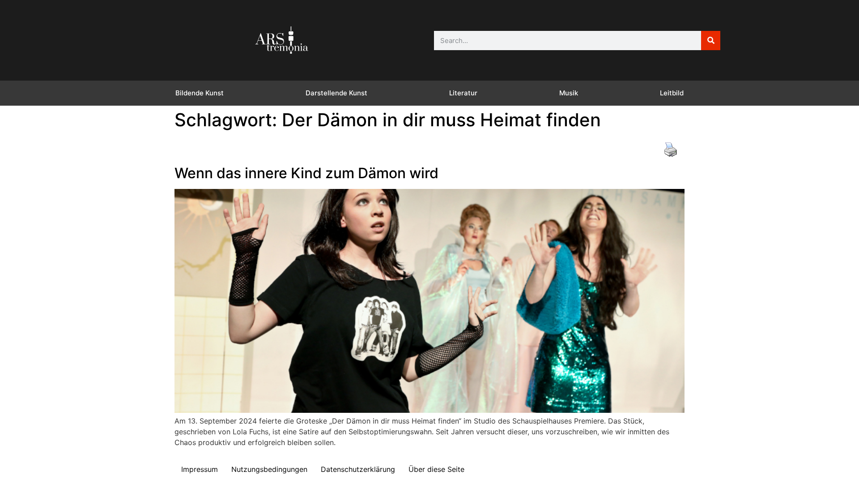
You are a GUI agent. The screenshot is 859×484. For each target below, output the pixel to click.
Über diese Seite (436, 469)
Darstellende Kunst (336, 93)
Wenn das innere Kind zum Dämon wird (306, 173)
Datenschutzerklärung (358, 469)
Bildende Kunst (199, 93)
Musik (568, 93)
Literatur (463, 93)
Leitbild (672, 93)
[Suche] (710, 40)
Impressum (199, 469)
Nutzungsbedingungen (269, 469)
